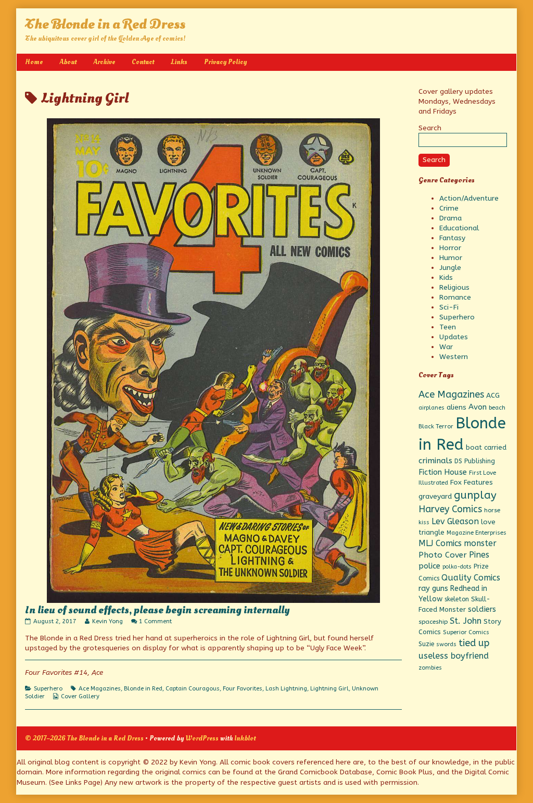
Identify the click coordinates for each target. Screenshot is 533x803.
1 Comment (155, 621)
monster (480, 543)
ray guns (433, 588)
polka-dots (457, 566)
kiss (423, 522)
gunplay (475, 495)
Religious (454, 287)
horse (492, 510)
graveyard (435, 496)
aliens (456, 407)
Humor (450, 257)
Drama (450, 218)
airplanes (431, 407)
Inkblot (245, 738)
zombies (430, 667)
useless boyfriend (453, 656)
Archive (104, 62)
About (68, 62)
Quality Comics (470, 578)
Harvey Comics (450, 509)
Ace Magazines (100, 688)
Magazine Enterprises (476, 532)
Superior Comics (466, 632)
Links (179, 62)
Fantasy (452, 237)
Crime (449, 208)
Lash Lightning (286, 688)
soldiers (482, 609)
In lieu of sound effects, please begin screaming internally (157, 610)
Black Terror (435, 426)
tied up (474, 643)
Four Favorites (242, 688)
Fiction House (442, 472)
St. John (465, 621)
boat (474, 447)
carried (495, 447)
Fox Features (471, 482)
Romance (455, 297)
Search (429, 127)
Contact (143, 62)
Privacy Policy (225, 62)
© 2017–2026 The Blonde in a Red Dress (84, 738)
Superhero (48, 688)
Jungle (450, 267)
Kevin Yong (107, 621)
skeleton (457, 599)
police (429, 566)
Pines (479, 555)
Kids (446, 277)
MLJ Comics (440, 543)
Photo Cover (442, 555)
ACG (493, 395)
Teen (447, 327)
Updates (453, 336)
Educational (459, 228)
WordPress (202, 738)
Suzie (426, 644)
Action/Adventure (469, 198)
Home (34, 62)
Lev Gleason (455, 521)
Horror (450, 247)
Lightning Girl (329, 688)
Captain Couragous (193, 688)
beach (497, 407)
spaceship (433, 621)
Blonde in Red (143, 688)
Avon (477, 407)
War (446, 346)
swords (446, 644)
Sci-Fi (449, 307)
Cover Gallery (80, 696)
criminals (435, 460)
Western (453, 356)
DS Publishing (474, 461)
